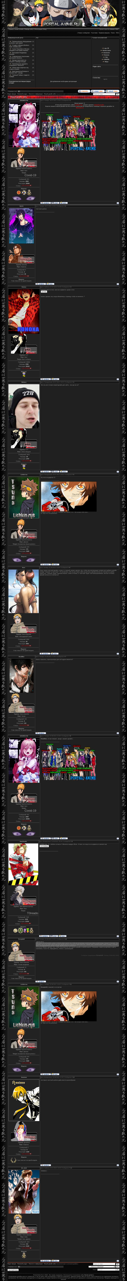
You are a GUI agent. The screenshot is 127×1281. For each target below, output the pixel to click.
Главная (11, 29)
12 (74, 1077)
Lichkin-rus (24, 474)
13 (71, 1168)
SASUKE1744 (24, 100)
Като (23, 567)
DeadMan (21, 656)
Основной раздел (22, 94)
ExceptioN (21, 939)
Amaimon (24, 1077)
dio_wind (24, 1168)
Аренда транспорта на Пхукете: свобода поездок (17, 60)
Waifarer (24, 382)
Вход (44, 29)
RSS (117, 29)
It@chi (21, 206)
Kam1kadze (23, 841)
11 (71, 984)
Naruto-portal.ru (89, 1275)
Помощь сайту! (29, 29)
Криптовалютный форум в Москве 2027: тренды (19, 72)
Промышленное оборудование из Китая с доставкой (20, 42)
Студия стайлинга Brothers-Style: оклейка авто (19, 45)
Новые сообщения (84, 33)
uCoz (16, 27)
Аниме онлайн (19, 29)
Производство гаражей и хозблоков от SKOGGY (18, 64)
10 (66, 939)
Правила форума (104, 33)
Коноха (24, 287)
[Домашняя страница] (64, 203)
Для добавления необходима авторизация (63, 81)
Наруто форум (12, 94)
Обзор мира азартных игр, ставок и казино (19, 68)
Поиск (113, 33)
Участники (94, 33)
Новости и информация (36, 94)
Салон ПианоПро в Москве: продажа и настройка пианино (19, 49)
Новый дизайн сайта (50, 94)
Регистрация (38, 29)
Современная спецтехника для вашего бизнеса (19, 57)
